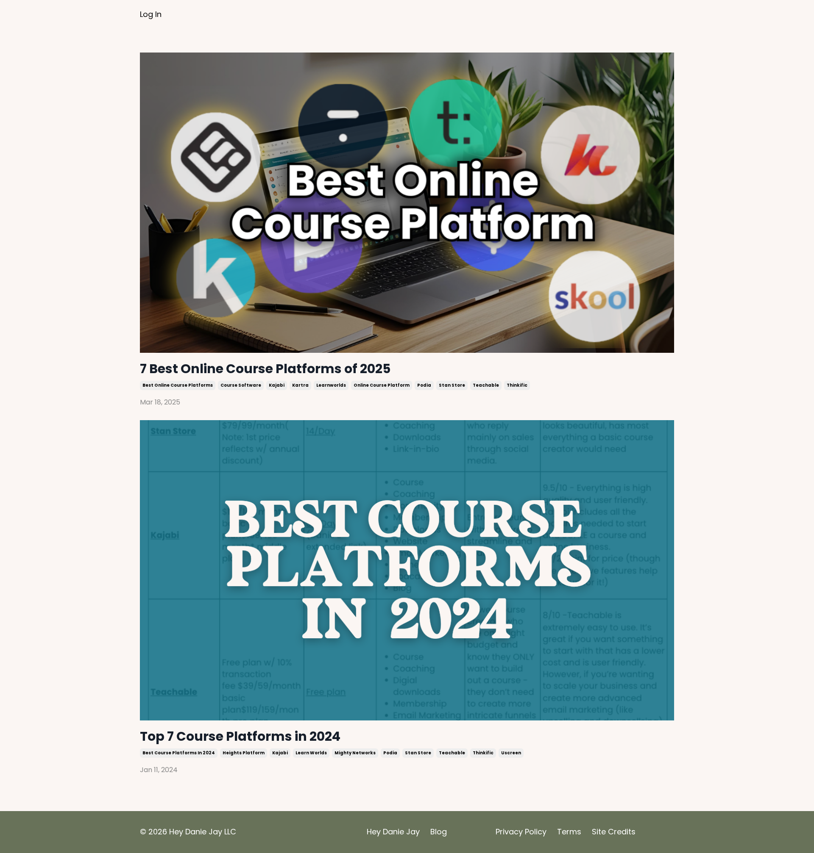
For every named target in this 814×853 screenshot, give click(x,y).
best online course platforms (177, 385)
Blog (438, 831)
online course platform (382, 385)
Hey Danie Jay (394, 831)
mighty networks (355, 753)
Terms (570, 831)
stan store (452, 385)
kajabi (276, 385)
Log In (151, 14)
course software (240, 385)
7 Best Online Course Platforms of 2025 (265, 369)
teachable (486, 385)
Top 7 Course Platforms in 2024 (240, 736)
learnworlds (331, 385)
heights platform (244, 753)
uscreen (511, 753)
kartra (300, 385)
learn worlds (311, 753)
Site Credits (614, 831)
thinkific (517, 385)
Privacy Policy (521, 831)
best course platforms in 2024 (178, 753)
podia (424, 385)
